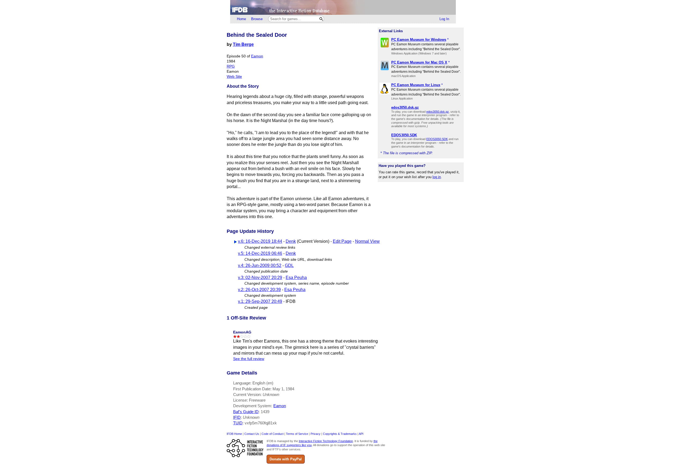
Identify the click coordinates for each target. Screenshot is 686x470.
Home (241, 19)
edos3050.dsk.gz (437, 111)
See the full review (248, 359)
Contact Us (251, 433)
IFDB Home (234, 433)
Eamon (257, 56)
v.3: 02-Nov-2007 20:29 (260, 277)
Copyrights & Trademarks (340, 433)
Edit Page (342, 241)
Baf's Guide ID (246, 411)
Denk (291, 241)
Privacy (315, 433)
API (361, 433)
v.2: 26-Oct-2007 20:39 (259, 289)
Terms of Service (297, 433)
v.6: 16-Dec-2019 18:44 (260, 241)
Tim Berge (243, 44)
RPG (231, 66)
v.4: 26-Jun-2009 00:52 (259, 265)
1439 (265, 411)
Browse (257, 19)
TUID (238, 423)
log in (437, 177)
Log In (444, 19)
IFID (237, 417)
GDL (289, 265)
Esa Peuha (296, 277)
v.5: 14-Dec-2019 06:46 (260, 253)
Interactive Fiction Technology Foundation (326, 441)
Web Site (234, 77)
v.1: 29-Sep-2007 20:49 (260, 301)
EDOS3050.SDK (437, 139)
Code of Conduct (273, 433)
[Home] (343, 7)
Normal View (367, 241)
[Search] (321, 19)
